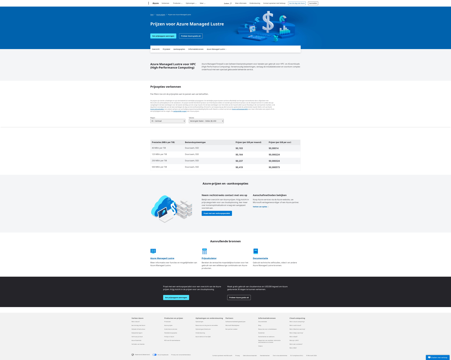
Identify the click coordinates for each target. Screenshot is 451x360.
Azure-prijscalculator (157, 109)
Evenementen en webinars (266, 336)
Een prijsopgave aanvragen (163, 36)
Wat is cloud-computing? (297, 321)
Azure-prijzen (168, 325)
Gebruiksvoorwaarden (250, 355)
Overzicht (155, 49)
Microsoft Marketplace (232, 325)
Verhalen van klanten (138, 344)
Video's (260, 346)
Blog (259, 325)
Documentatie (260, 258)
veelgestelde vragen (180, 111)
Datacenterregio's (137, 333)
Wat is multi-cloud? (295, 325)
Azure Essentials (136, 340)
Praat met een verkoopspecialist (217, 213)
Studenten (261, 333)
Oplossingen (190, 3)
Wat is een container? (296, 344)
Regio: (152, 118)
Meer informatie (240, 3)
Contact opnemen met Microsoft (222, 355)
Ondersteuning (254, 3)
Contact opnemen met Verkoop (274, 3)
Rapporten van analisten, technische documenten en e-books (269, 341)
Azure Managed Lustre (216, 49)
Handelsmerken (265, 355)
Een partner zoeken (231, 329)
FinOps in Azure (169, 336)
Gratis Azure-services (170, 329)
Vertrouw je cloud (137, 336)
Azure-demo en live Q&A (203, 336)
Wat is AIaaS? (293, 336)
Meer (202, 3)
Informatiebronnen (196, 49)
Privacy (237, 355)
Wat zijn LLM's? (294, 340)
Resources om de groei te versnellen (207, 325)
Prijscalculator (209, 258)
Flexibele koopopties (170, 333)
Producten (177, 3)
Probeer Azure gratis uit (191, 36)
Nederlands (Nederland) (142, 354)
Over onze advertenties (280, 355)
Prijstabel (166, 49)
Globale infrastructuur (138, 329)
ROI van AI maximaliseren (172, 340)
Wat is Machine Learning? (297, 329)
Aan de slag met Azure (297, 3)
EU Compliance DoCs (296, 355)
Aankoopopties (179, 49)
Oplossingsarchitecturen (203, 329)
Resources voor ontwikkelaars (267, 329)
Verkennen (165, 3)
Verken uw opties (260, 207)
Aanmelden (313, 3)
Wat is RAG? (293, 348)
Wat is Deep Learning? (296, 333)
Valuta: (191, 118)
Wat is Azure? (136, 321)
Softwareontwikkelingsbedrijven (235, 321)
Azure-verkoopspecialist (240, 109)
